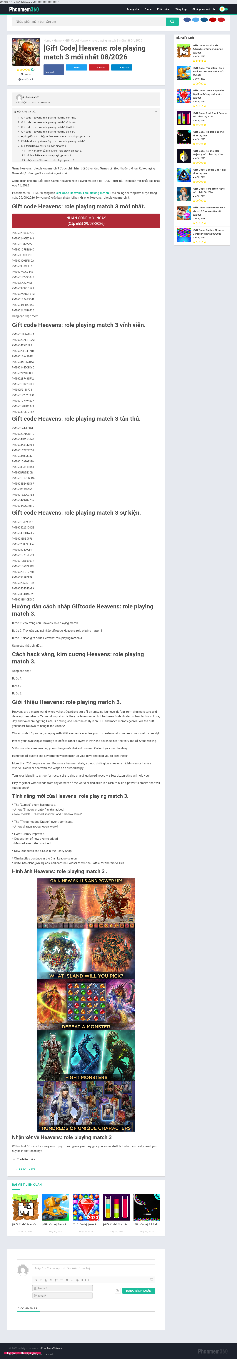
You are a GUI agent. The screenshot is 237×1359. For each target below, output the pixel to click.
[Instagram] (204, 20)
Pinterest (100, 67)
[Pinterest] (221, 20)
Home (47, 40)
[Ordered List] (56, 1280)
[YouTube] (212, 20)
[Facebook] (187, 20)
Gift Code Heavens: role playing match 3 (83, 193)
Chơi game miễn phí (204, 9)
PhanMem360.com (51, 1348)
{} (82, 1280)
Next (32, 1169)
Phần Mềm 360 (31, 97)
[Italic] (41, 1280)
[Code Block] (72, 1280)
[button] (86, 903)
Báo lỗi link (27, 79)
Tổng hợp (181, 9)
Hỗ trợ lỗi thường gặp (22, 1353)
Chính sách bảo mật (43, 1354)
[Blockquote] (66, 1280)
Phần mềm (163, 9)
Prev (22, 1169)
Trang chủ (132, 9)
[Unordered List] (61, 1280)
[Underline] (46, 1280)
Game (148, 9)
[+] (87, 1280)
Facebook (49, 72)
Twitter (76, 67)
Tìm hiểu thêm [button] (26, 1159)
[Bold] (35, 1280)
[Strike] (51, 1280)
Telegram (123, 67)
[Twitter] (195, 20)
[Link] (77, 1280)
